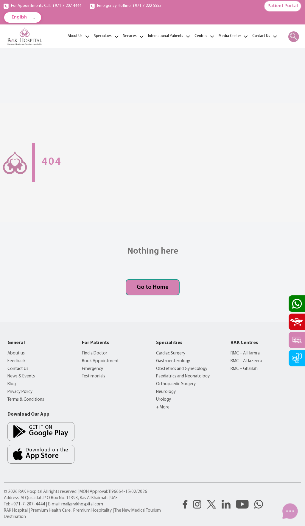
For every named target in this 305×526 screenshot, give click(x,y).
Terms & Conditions (25, 399)
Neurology (166, 392)
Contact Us (17, 369)
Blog (11, 384)
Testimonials (93, 376)
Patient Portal (282, 6)
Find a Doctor (94, 353)
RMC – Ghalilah (244, 369)
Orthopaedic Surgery (176, 384)
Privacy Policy (19, 392)
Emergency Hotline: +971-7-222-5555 (129, 6)
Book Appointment (100, 361)
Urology (163, 399)
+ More (162, 407)
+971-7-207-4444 (28, 504)
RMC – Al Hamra (245, 353)
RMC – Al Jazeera (246, 361)
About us (16, 353)
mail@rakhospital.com (82, 504)
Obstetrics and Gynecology (181, 369)
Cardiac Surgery (170, 353)
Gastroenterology (173, 361)
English (19, 17)
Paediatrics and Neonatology (183, 376)
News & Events (21, 376)
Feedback (16, 361)
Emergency (92, 369)
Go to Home (153, 287)
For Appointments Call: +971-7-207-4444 (46, 6)
